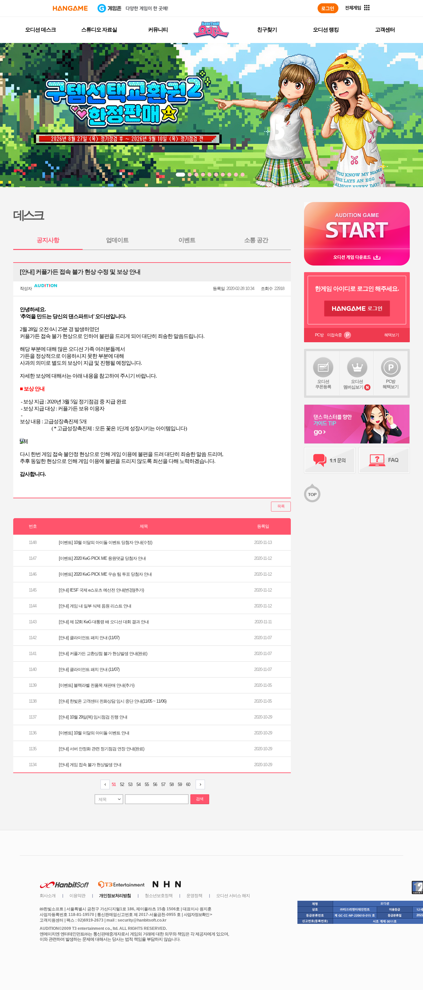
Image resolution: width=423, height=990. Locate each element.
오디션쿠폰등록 (323, 384)
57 (163, 784)
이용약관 (77, 895)
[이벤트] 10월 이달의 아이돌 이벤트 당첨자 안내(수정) (105, 542)
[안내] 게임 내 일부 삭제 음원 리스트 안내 (95, 605)
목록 (281, 506)
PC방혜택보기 (391, 384)
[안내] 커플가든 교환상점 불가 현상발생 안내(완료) (103, 653)
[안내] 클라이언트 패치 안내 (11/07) (89, 637)
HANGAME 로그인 (357, 308)
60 (188, 784)
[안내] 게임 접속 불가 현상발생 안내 (90, 764)
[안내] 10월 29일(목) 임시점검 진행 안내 (93, 717)
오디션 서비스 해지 (233, 895)
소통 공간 (256, 240)
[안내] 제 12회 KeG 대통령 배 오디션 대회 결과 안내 (104, 621)
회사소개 (48, 895)
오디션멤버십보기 (353, 384)
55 (147, 784)
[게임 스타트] (357, 225)
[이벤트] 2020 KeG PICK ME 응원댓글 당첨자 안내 (102, 558)
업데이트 (117, 240)
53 (130, 784)
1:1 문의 (329, 460)
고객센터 (385, 29)
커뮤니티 (158, 29)
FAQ (384, 460)
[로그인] (328, 8)
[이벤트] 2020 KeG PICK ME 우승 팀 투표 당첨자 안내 (105, 574)
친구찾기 (267, 29)
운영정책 (194, 895)
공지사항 (48, 240)
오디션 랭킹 (326, 29)
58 (171, 784)
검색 (199, 799)
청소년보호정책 (159, 895)
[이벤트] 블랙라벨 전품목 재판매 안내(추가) (96, 685)
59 (180, 784)
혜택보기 (391, 335)
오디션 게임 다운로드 (357, 257)
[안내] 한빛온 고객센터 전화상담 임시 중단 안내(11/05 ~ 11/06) (112, 701)
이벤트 (186, 240)
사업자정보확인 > (198, 914)
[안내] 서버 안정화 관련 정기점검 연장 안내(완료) (101, 748)
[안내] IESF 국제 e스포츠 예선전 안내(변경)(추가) (101, 590)
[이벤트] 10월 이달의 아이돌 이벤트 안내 (94, 732)
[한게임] (70, 8)
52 (122, 784)
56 (155, 784)
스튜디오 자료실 (99, 29)
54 (138, 784)
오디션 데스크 (40, 29)
